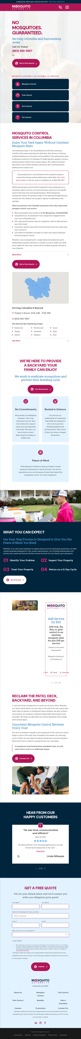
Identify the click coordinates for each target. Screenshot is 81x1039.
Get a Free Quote (26, 63)
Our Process (16, 580)
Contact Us (24, 758)
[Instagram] (40, 1023)
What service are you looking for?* (23, 931)
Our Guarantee (41, 389)
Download (66, 672)
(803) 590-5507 (22, 50)
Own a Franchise (63, 1002)
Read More (40, 851)
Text (46, 672)
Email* (44, 921)
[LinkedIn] (36, 1023)
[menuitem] (18, 1035)
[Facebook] (45, 1023)
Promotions (40, 1008)
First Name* (16, 902)
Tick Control (63, 992)
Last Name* (45, 902)
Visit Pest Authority (57, 2)
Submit (41, 966)
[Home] (21, 7)
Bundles (40, 1000)
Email (55, 672)
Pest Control (18, 1000)
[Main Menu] (67, 7)
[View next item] (60, 683)
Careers (18, 1008)
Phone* (14, 921)
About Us (18, 992)
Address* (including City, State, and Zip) (25, 912)
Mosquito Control (40, 994)
